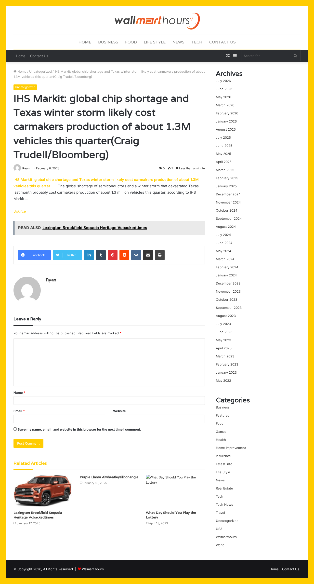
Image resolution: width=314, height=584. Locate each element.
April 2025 (224, 162)
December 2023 (228, 283)
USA (219, 529)
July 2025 (223, 137)
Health (221, 440)
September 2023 (229, 308)
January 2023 (226, 372)
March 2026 (225, 105)
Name (19, 392)
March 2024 (225, 259)
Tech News (224, 504)
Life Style (155, 42)
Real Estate (224, 488)
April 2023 (224, 348)
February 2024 (227, 267)
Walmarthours (226, 537)
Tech (196, 42)
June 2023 (224, 332)
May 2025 (223, 154)
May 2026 (223, 97)
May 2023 (223, 340)
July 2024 (223, 235)
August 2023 (226, 316)
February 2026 (227, 113)
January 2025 (226, 186)
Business (108, 42)
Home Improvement (231, 448)
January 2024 (226, 275)
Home (84, 42)
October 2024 (226, 210)
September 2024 (229, 218)
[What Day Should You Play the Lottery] (175, 491)
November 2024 (228, 202)
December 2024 (228, 194)
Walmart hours (93, 569)
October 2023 (226, 299)
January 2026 (226, 121)
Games (221, 432)
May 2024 (223, 251)
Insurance (223, 456)
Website (119, 411)
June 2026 (224, 89)
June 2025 (224, 146)
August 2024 (226, 227)
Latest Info (224, 464)
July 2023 (223, 324)
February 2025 (227, 178)
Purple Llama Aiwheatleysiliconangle (109, 477)
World (220, 545)
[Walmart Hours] (157, 20)
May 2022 (223, 380)
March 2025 (225, 170)
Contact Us (222, 42)
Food (131, 42)
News (178, 42)
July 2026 (223, 81)
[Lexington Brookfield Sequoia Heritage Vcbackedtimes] (42, 491)
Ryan (25, 168)
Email (19, 411)
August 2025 (226, 129)
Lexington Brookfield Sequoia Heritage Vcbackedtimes (37, 514)
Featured (223, 415)
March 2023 (225, 356)
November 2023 (228, 291)
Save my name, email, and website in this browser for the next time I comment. (79, 429)
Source (19, 211)
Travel (220, 513)
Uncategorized (40, 71)
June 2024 (224, 243)
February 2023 (227, 364)
